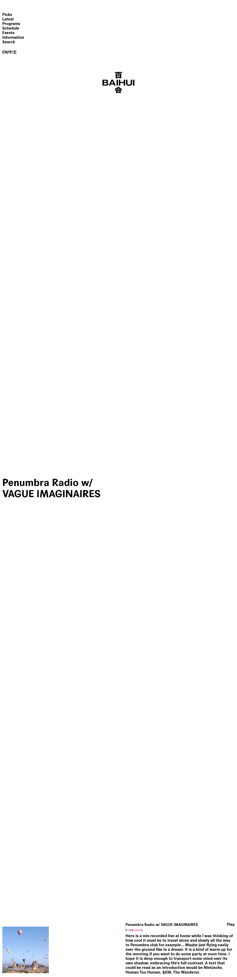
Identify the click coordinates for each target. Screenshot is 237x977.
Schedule (10, 28)
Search (8, 42)
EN (5, 52)
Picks (7, 14)
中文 (13, 52)
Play (231, 925)
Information (13, 37)
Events (8, 32)
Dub (128, 930)
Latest (8, 19)
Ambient (136, 930)
